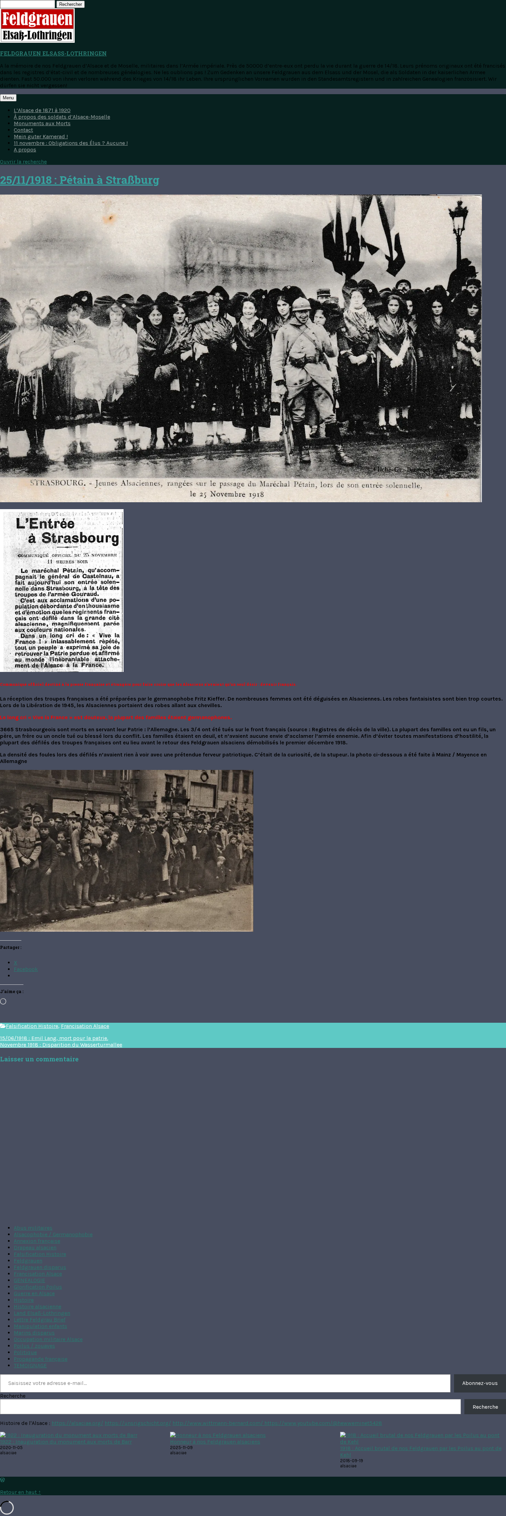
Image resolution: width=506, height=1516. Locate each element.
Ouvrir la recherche (23, 161)
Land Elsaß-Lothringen (42, 1313)
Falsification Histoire (32, 1026)
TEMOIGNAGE (30, 1365)
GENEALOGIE (29, 1280)
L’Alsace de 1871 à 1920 (42, 110)
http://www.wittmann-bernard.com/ (218, 1423)
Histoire (24, 1300)
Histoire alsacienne (37, 1306)
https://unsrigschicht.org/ (138, 1423)
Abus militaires (33, 1228)
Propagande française (40, 1359)
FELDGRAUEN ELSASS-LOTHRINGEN (53, 53)
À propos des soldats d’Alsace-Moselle (62, 116)
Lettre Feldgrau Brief (39, 1319)
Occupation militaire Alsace (48, 1339)
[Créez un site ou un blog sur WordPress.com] (2, 1480)
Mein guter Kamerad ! (41, 136)
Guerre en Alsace (34, 1293)
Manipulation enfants (40, 1326)
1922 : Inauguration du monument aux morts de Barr (66, 1441)
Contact (23, 130)
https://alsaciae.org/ (77, 1423)
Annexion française (37, 1241)
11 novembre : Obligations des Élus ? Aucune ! (71, 143)
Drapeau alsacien (35, 1247)
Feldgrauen (28, 1260)
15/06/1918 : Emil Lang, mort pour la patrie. (54, 1038)
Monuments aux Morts (42, 123)
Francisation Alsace (85, 1026)
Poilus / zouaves (34, 1345)
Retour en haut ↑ (20, 1492)
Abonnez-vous (480, 1383)
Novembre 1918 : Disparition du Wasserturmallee (61, 1044)
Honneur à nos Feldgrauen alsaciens (215, 1441)
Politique (25, 1352)
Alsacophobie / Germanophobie (53, 1234)
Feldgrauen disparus (40, 1267)
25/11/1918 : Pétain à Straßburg (79, 179)
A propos (25, 149)
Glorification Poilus (38, 1287)
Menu (8, 97)
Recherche (12, 1396)
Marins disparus (34, 1332)
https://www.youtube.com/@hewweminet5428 (323, 1423)
